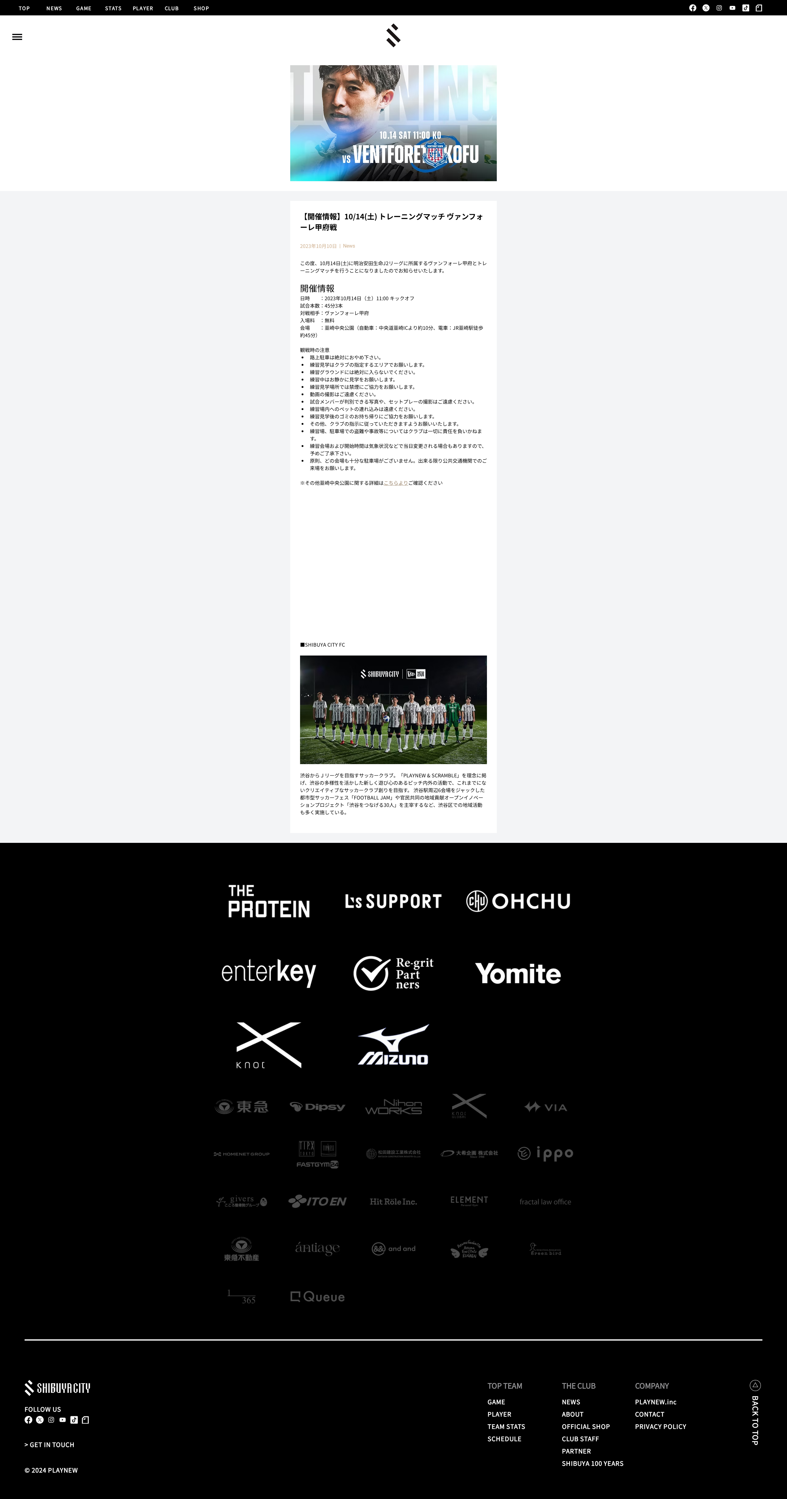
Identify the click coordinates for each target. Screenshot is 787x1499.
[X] (706, 7)
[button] (17, 37)
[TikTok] (745, 7)
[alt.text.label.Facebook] (692, 7)
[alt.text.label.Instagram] (719, 7)
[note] (758, 7)
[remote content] (393, 563)
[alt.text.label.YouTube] (732, 7)
